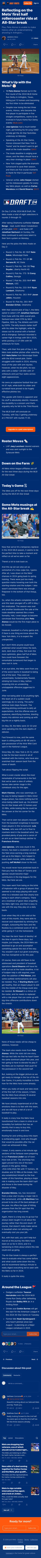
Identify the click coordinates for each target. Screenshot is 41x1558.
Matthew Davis (13, 1413)
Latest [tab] (10, 1438)
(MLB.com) (18, 123)
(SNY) (33, 149)
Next (33, 1359)
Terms (26, 1539)
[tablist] (12, 1375)
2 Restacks (27, 1344)
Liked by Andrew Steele (16, 1399)
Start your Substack (14, 1547)
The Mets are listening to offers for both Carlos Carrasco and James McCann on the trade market (14, 1454)
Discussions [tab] (19, 1438)
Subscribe (27, 3)
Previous (9, 1359)
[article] (20, 1452)
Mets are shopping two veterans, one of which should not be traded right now (14, 1447)
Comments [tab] (7, 1375)
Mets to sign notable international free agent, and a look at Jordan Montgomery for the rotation (13, 1491)
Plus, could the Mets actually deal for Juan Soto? (15, 1498)
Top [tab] (4, 1438)
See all (6, 1510)
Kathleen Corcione (14, 1396)
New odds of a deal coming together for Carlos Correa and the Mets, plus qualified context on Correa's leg (15, 1469)
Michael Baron (17, 1458)
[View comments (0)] (11, 1482)
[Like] (3, 1460)
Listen (36, 38)
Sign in (36, 3)
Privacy (20, 1539)
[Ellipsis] (38, 1396)
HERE (15, 229)
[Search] (37, 1438)
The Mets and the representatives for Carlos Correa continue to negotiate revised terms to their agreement (15, 1476)
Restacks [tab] (17, 1375)
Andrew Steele (12, 37)
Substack (9, 1553)
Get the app (31, 1547)
